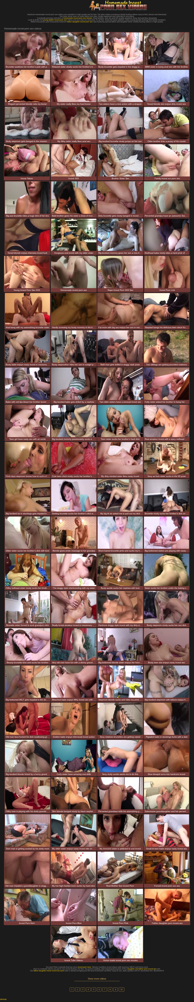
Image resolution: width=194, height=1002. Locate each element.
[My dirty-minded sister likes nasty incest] (120, 458)
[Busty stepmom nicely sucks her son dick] (166, 607)
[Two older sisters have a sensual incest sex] (120, 384)
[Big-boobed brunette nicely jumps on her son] (120, 123)
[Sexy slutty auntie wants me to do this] (120, 756)
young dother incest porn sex (55, 20)
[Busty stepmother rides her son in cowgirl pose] (73, 346)
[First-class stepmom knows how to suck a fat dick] (27, 458)
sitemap (3, 999)
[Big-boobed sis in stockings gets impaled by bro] (27, 495)
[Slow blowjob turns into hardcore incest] (166, 756)
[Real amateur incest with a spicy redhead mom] (166, 421)
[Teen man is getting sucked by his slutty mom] (27, 830)
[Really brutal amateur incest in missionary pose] (73, 607)
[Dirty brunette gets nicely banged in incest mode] (120, 197)
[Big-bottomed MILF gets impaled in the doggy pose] (27, 682)
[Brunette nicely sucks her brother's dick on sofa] (166, 495)
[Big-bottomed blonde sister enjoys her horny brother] (120, 644)
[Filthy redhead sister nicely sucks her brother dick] (27, 570)
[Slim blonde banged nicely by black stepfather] (73, 793)
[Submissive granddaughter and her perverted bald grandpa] (166, 793)
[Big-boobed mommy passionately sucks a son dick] (73, 421)
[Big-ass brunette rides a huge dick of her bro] (27, 197)
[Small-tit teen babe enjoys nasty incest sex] (166, 830)
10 (121, 989)
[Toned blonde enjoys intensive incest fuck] (27, 235)
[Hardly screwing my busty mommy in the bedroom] (73, 309)
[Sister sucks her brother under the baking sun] (166, 570)
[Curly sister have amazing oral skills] (73, 756)
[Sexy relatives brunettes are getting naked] (120, 719)
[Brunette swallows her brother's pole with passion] (27, 48)
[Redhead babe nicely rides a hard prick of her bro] (166, 235)
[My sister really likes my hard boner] (73, 86)
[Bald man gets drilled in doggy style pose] (120, 346)
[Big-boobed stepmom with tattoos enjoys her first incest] (166, 682)
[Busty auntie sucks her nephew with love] (120, 570)
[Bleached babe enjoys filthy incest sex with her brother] (73, 682)
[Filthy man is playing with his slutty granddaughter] (27, 793)
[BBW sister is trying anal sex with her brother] (166, 48)
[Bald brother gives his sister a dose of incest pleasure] (73, 197)
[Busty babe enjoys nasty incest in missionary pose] (27, 346)
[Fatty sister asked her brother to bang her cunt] (166, 384)
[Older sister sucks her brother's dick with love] (27, 533)
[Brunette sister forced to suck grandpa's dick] (27, 607)
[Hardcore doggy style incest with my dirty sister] (120, 607)
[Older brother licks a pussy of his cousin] (166, 123)
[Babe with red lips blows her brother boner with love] (27, 384)
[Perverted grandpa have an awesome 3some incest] (166, 197)
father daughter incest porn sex (80, 22)
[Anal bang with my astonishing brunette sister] (27, 309)
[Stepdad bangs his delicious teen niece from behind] (166, 309)
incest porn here (84, 967)
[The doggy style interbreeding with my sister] (73, 570)
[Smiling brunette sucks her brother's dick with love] (73, 495)
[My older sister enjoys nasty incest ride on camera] (73, 830)
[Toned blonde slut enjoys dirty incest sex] (166, 86)
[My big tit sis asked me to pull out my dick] (120, 495)
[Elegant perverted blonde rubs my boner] (27, 86)
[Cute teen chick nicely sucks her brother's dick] (73, 458)
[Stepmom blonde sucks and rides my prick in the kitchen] (120, 682)
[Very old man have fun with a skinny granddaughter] (73, 644)
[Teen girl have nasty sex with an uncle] (27, 421)
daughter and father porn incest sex (141, 969)
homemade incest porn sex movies (78, 18)
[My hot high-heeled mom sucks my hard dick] (73, 868)
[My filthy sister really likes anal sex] (73, 123)
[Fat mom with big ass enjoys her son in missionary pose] (120, 309)
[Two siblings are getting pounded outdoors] (166, 346)
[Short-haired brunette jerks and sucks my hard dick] (120, 533)
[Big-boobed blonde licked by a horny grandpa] (27, 756)
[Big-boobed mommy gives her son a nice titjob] (120, 235)
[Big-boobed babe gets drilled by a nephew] (73, 384)
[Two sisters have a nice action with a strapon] (120, 86)
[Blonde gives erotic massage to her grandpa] (73, 533)
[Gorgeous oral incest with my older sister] (73, 235)
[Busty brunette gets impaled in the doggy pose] (120, 48)
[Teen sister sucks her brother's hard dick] (120, 421)
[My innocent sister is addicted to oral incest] (120, 830)
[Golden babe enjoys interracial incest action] (73, 719)
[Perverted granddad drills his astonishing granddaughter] (120, 793)
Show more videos (97, 978)
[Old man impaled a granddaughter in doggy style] (27, 868)
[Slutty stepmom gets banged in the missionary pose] (27, 123)
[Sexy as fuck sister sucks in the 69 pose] (166, 458)
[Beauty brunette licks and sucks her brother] (27, 644)
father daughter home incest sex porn (49, 971)
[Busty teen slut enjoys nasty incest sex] (166, 644)
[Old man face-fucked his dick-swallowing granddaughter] (27, 719)
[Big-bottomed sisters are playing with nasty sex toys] (166, 533)
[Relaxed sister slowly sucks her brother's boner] (73, 48)
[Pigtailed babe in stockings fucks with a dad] (166, 719)
